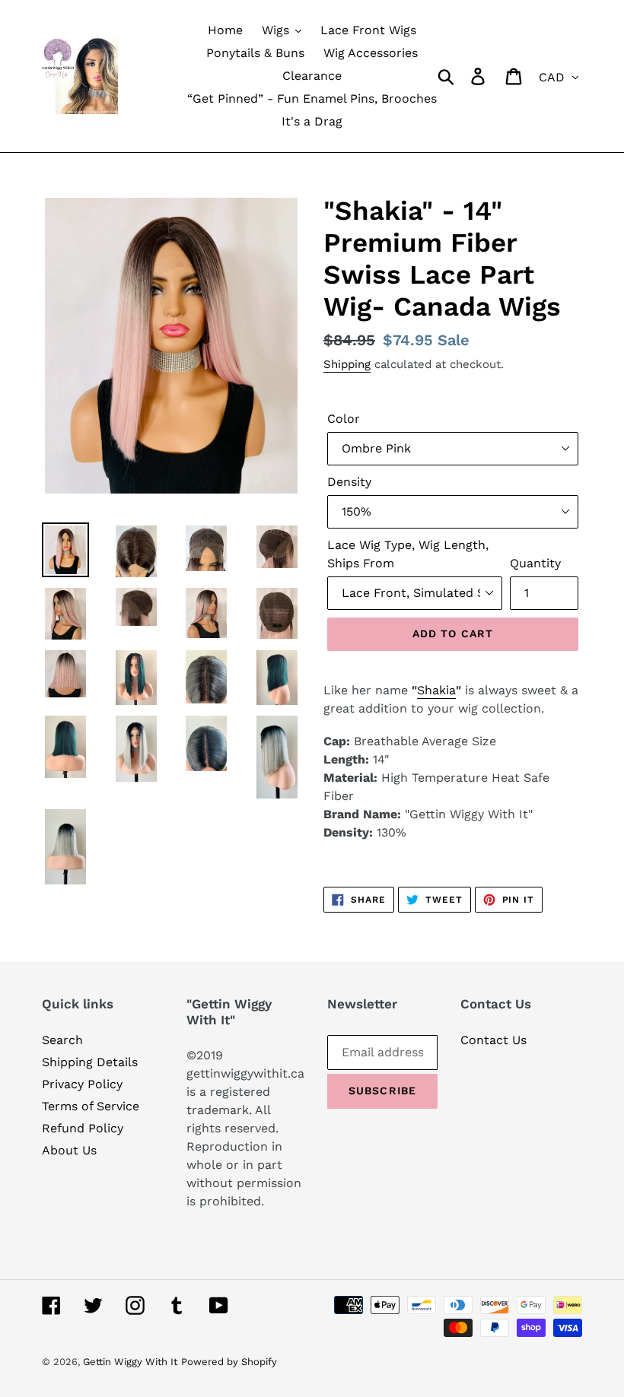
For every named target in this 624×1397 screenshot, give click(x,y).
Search (62, 1040)
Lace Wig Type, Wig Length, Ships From (408, 554)
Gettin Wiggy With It (130, 1361)
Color (343, 418)
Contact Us (493, 1040)
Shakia (436, 690)
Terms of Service (90, 1106)
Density (349, 482)
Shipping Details (90, 1062)
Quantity (535, 563)
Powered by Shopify (229, 1361)
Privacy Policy (82, 1084)
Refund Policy (82, 1128)
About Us (69, 1150)
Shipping (347, 364)
